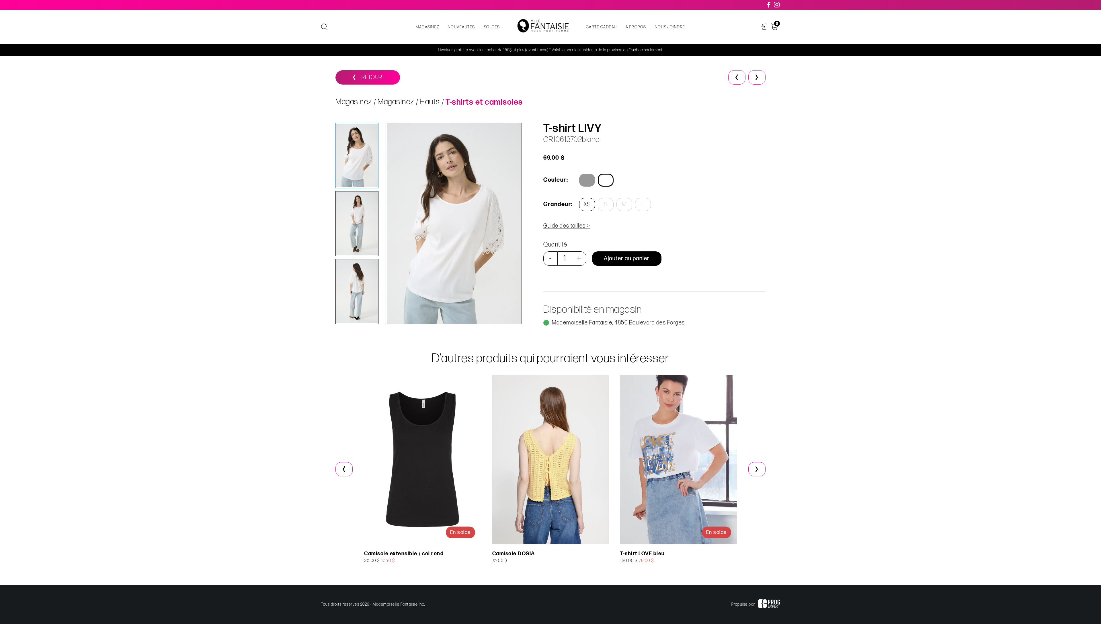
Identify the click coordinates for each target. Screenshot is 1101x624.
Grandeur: (557, 204)
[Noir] (587, 180)
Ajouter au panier (627, 258)
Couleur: (555, 180)
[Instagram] (777, 4)
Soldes (492, 27)
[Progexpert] (769, 604)
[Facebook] (769, 4)
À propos (636, 27)
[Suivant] (757, 77)
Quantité (555, 245)
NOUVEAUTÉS (461, 27)
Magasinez (427, 27)
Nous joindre (670, 27)
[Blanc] (606, 180)
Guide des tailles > (566, 225)
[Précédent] (736, 77)
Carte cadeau (601, 27)
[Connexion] (764, 27)
